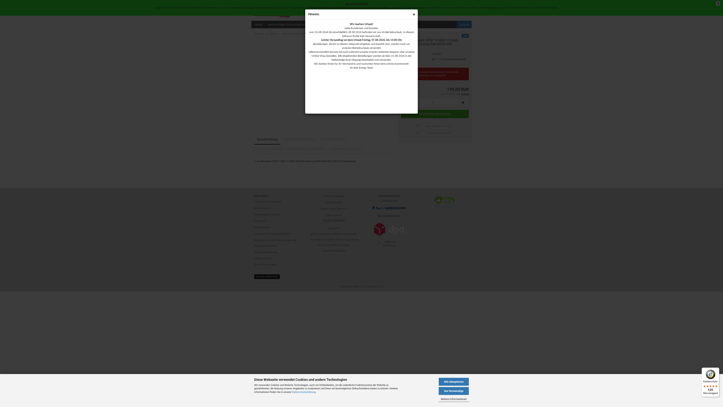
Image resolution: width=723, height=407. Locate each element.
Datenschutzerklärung (304, 392)
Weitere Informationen (454, 399)
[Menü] (717, 370)
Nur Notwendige (454, 390)
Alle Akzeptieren (454, 381)
